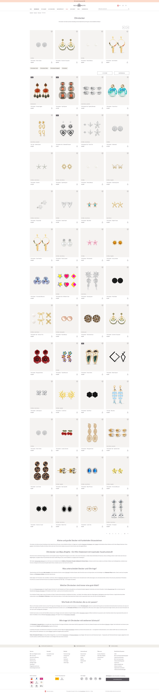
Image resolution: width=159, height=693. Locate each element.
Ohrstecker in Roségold (70, 614)
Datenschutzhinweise (119, 657)
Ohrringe (67, 572)
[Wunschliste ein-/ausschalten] (51, 77)
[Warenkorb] (128, 5)
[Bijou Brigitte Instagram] (91, 678)
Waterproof (60, 9)
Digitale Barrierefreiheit (119, 667)
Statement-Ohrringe (63, 577)
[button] (122, 5)
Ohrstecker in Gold (84, 612)
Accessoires (51, 9)
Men (78, 9)
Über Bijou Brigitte (101, 655)
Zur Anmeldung (117, 679)
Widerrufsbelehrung (118, 664)
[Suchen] (128, 8)
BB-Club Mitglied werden (35, 653)
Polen (81, 662)
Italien (81, 657)
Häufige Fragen (33, 662)
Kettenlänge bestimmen (35, 667)
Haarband (66, 659)
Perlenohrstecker (39, 589)
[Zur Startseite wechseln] (79, 5)
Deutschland (83, 653)
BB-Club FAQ (33, 655)
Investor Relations (101, 653)
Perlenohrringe (67, 653)
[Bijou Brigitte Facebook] (86, 678)
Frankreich (82, 655)
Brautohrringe (111, 589)
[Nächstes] (127, 27)
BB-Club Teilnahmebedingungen (121, 655)
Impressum (116, 662)
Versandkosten (82, 691)
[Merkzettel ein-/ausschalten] (51, 31)
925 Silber (43, 9)
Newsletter (32, 664)
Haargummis (66, 655)
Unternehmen (100, 657)
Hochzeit (72, 9)
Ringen (50, 631)
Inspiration (85, 9)
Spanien (82, 659)
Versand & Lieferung (34, 657)
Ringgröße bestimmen (34, 666)
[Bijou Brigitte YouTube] (100, 678)
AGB (115, 653)
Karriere (99, 659)
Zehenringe (66, 662)
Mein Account (33, 660)
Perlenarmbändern (74, 634)
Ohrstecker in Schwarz (50, 614)
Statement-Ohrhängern (87, 544)
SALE (67, 9)
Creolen (96, 544)
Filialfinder (49, 655)
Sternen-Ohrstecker (40, 590)
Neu (31, 9)
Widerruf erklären (118, 666)
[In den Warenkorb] (51, 62)
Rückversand (32, 659)
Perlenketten (65, 634)
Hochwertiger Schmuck (40, 561)
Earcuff (65, 657)
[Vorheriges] (123, 27)
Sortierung (122, 73)
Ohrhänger (66, 660)
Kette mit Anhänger (70, 629)
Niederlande (83, 660)
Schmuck (36, 9)
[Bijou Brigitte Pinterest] (95, 678)
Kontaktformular (50, 653)
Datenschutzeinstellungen (120, 669)
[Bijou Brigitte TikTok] (81, 678)
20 (124, 533)
